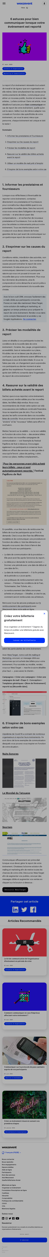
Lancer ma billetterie (24, 640)
